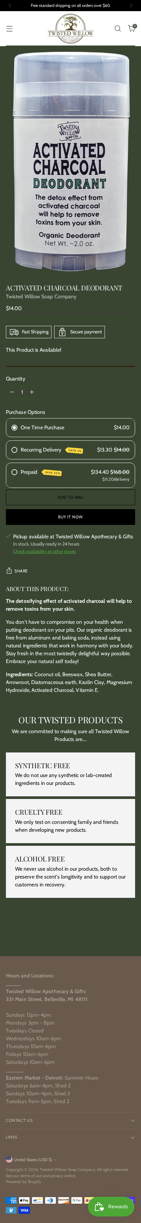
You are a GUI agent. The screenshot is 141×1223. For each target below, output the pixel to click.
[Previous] (10, 5)
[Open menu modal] (9, 28)
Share (21, 570)
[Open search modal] (117, 28)
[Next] (131, 5)
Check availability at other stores (44, 551)
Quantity (15, 379)
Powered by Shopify (23, 1181)
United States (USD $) (33, 1159)
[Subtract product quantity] (12, 392)
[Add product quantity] (32, 392)
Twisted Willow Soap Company (41, 296)
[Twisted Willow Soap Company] (70, 29)
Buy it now (70, 516)
